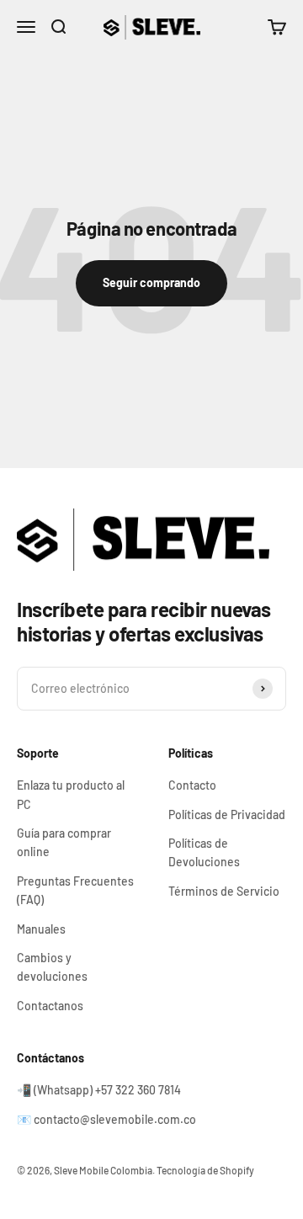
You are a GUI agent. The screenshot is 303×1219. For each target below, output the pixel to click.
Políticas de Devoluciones (204, 852)
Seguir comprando (151, 282)
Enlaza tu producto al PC (71, 794)
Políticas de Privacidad (226, 814)
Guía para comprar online (64, 842)
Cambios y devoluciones (52, 966)
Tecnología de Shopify (205, 1170)
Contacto (192, 785)
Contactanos (50, 1005)
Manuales (41, 929)
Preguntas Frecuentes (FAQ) (75, 890)
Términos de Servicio (223, 891)
